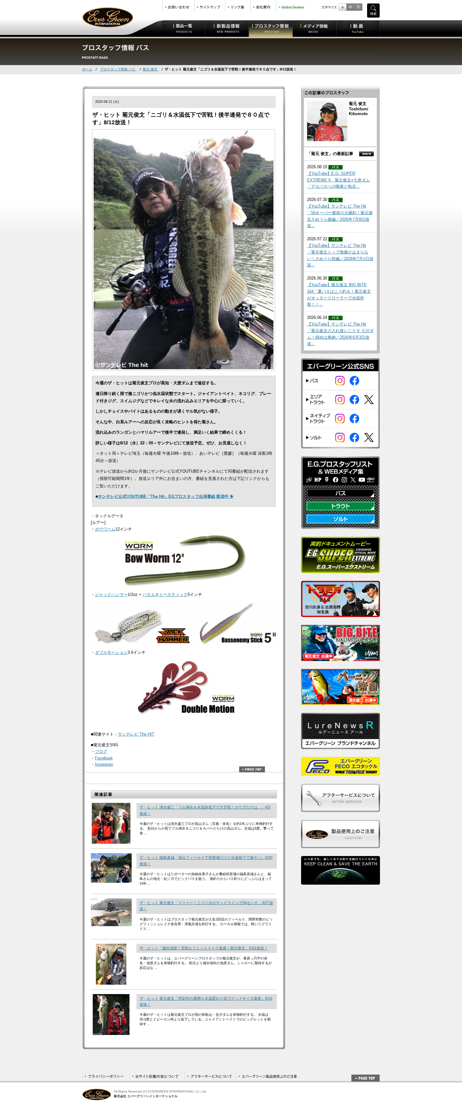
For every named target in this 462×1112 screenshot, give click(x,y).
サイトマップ (210, 5)
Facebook (104, 758)
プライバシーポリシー (106, 1076)
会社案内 (263, 5)
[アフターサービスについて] (340, 808)
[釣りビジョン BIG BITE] (340, 657)
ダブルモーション (111, 652)
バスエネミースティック (165, 594)
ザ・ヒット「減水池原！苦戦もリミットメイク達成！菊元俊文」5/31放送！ (204, 948)
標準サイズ (342, 7)
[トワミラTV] (340, 613)
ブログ (101, 751)
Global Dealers (292, 5)
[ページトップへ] (365, 1074)
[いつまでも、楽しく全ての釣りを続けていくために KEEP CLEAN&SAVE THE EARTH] (340, 881)
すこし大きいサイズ (350, 7)
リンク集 (237, 5)
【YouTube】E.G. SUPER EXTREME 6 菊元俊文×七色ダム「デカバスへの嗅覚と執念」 (338, 180)
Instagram (104, 764)
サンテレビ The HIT (136, 734)
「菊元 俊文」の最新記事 (330, 153)
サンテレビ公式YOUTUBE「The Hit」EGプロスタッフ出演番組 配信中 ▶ (166, 496)
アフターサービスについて (210, 1076)
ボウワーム (105, 529)
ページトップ (252, 769)
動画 (357, 28)
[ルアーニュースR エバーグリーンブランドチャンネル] (340, 745)
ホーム (87, 69)
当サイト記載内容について (157, 1076)
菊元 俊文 (150, 69)
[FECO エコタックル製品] (340, 772)
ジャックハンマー (111, 594)
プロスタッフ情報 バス (118, 69)
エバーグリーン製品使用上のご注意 (267, 1076)
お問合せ (178, 5)
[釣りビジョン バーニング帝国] (340, 701)
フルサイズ (358, 7)
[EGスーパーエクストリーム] (340, 569)
